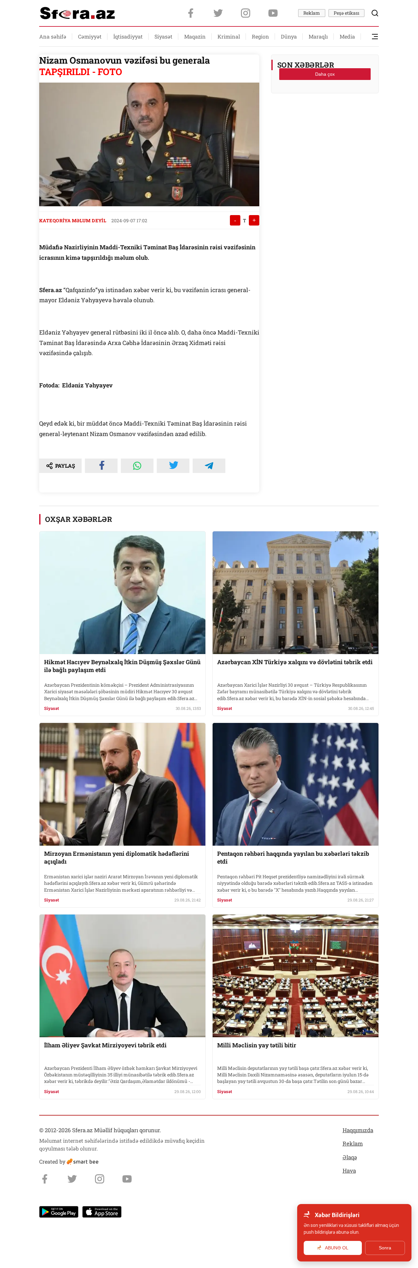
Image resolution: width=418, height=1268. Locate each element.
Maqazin (195, 36)
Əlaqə (350, 1157)
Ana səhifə (52, 36)
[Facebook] (190, 13)
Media (347, 36)
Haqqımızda (358, 1130)
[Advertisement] (325, 114)
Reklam (311, 13)
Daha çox (325, 74)
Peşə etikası (346, 13)
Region (260, 36)
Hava (349, 1170)
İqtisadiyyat (128, 36)
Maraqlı (318, 36)
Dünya (289, 36)
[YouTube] (273, 13)
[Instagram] (245, 13)
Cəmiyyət (90, 36)
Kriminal (228, 36)
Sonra (385, 1247)
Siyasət (163, 36)
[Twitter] (218, 13)
